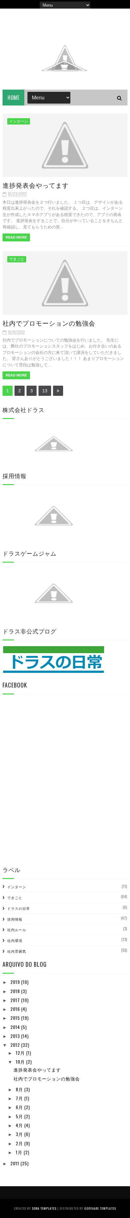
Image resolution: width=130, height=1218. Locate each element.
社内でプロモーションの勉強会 (49, 323)
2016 (15, 1008)
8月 (20, 1089)
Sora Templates (44, 1208)
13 (44, 390)
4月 (20, 1125)
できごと (16, 259)
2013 (15, 1035)
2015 (15, 1017)
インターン (18, 121)
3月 (20, 1134)
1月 (20, 1152)
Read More (16, 237)
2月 (20, 1143)
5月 (20, 1116)
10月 (21, 1061)
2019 (15, 981)
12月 (21, 1052)
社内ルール (16, 929)
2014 (15, 1027)
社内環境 (14, 940)
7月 (20, 1098)
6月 (20, 1107)
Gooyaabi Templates (100, 1208)
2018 (15, 991)
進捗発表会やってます (36, 185)
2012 (15, 1044)
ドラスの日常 (18, 908)
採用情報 (14, 919)
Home (13, 97)
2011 (15, 1163)
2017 (15, 1000)
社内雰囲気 (16, 951)
